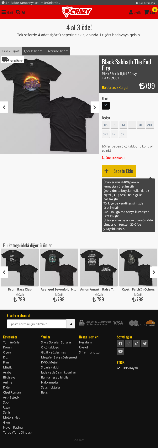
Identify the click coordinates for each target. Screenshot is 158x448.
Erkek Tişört (10, 51)
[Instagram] (128, 343)
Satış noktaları (51, 387)
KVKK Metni (49, 362)
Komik (7, 347)
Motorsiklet (11, 417)
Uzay (6, 407)
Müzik (105, 73)
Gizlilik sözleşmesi (53, 352)
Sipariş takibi (50, 367)
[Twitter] (144, 343)
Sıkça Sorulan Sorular (56, 342)
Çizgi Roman (12, 392)
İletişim (46, 392)
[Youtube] (120, 351)
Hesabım (85, 342)
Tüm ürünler (12, 342)
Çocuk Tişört (33, 51)
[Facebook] (120, 343)
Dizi (5, 357)
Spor (6, 402)
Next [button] (95, 107)
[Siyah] (106, 106)
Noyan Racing (13, 427)
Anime (7, 382)
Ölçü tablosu (114, 158)
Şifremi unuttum (91, 352)
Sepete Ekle (123, 170)
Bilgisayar (10, 377)
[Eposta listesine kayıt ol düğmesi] (70, 323)
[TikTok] (136, 343)
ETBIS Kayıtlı (129, 368)
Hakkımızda (49, 382)
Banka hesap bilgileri (56, 377)
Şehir (6, 412)
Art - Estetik (11, 397)
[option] (49, 104)
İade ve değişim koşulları (58, 372)
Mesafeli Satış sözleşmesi (59, 357)
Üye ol (83, 347)
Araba (7, 372)
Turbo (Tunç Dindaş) (17, 432)
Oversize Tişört (57, 51)
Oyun (7, 352)
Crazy (77, 12)
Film (6, 362)
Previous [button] (4, 107)
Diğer (7, 387)
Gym (6, 422)
